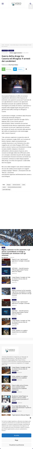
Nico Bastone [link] (5, 257)
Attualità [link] (7, 44)
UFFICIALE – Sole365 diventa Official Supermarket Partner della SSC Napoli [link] (20, 270)
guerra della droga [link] (6, 189)
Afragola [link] (8, 184)
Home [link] (3, 44)
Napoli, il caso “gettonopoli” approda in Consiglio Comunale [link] (21, 260)
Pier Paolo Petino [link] (13, 64)
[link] (31, 6)
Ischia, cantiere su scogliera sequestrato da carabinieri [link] (19, 331)
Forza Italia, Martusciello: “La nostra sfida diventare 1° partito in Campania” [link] (21, 407)
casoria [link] (4, 187)
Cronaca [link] (11, 50)
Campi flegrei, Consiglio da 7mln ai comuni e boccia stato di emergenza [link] (21, 278)
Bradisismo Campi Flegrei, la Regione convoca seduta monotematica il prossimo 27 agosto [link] (20, 398)
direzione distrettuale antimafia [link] (14, 187)
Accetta (16, 435)
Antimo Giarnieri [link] (16, 184)
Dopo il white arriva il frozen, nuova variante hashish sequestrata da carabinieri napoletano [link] (20, 387)
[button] (30, 418)
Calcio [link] (3, 247)
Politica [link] (14, 411)
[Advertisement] (16, 25)
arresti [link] (23, 184)
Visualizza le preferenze (16, 445)
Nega (16, 440)
